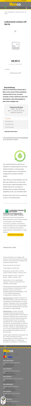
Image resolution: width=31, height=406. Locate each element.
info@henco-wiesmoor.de (9, 404)
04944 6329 (8, 403)
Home (6, 12)
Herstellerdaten (9, 124)
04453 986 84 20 (9, 380)
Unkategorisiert (11, 12)
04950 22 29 (8, 395)
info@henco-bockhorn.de (9, 382)
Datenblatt (8, 118)
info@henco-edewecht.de (9, 374)
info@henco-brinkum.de (9, 397)
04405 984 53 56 (9, 372)
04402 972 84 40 (9, 388)
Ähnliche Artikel (9, 127)
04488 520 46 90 (9, 364)
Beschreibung (9, 121)
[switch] (3, 403)
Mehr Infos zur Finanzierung (15, 234)
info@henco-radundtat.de (9, 390)
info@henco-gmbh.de (16, 112)
